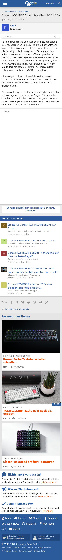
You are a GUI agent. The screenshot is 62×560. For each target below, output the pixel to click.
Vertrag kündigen (9, 551)
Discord (22, 518)
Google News (12, 523)
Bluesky (37, 518)
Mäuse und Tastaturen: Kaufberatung (33, 231)
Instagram (31, 523)
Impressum (6, 548)
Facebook (52, 518)
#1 (59, 36)
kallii (6, 19)
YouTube (17, 529)
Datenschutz (39, 551)
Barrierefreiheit (25, 551)
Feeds (8, 518)
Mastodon (48, 523)
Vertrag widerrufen (43, 548)
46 (7, 466)
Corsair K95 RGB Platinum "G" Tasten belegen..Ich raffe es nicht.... (30, 285)
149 (8, 418)
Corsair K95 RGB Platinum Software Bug (32, 240)
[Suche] (59, 3)
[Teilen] (55, 36)
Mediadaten (27, 548)
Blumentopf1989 (15, 243)
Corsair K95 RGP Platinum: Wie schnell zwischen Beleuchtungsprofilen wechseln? (33, 270)
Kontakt (16, 548)
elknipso (11, 275)
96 (7, 367)
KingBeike (12, 231)
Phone (10, 290)
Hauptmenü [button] (5, 3)
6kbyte (10, 259)
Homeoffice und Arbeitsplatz (35, 243)
